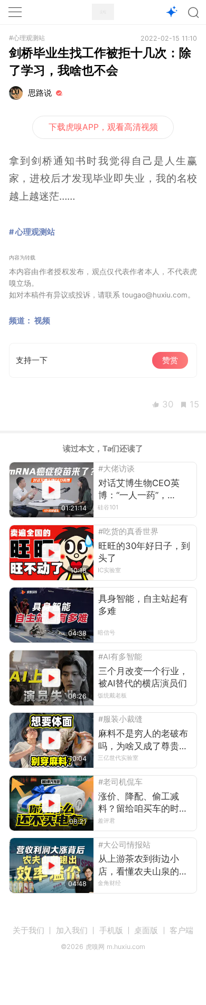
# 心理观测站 (32, 232)
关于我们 (28, 930)
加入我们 (72, 930)
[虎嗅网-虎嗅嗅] (172, 12)
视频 (42, 320)
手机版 (111, 930)
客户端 (181, 930)
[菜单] (15, 12)
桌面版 (146, 930)
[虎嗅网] (103, 12)
